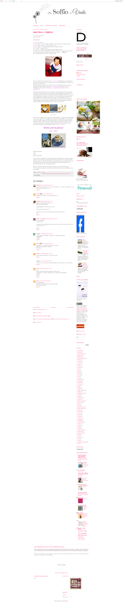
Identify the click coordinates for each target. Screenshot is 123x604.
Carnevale (79, 362)
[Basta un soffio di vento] (80, 232)
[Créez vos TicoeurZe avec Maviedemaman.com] (42, 319)
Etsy (78, 376)
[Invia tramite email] (34, 175)
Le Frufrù (80, 477)
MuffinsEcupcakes (81, 393)
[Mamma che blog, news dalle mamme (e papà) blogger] (81, 339)
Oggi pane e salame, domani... (82, 528)
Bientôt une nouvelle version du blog (85, 508)
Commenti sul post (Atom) (42, 309)
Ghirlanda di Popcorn (82, 484)
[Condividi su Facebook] (38, 175)
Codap (79, 364)
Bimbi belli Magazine (82, 358)
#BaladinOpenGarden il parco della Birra (85, 515)
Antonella (38, 233)
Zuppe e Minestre (81, 429)
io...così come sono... (82, 470)
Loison (79, 385)
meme (79, 440)
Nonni (79, 396)
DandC (79, 372)
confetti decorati (81, 432)
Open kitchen (80, 397)
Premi (79, 404)
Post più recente (36, 307)
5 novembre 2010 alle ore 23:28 (45, 268)
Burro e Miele (80, 497)
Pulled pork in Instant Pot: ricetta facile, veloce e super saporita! (83, 459)
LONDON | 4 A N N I (85, 486)
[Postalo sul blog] (35, 175)
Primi (79, 405)
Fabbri (79, 378)
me (78, 438)
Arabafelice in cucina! (82, 462)
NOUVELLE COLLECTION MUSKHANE (83, 474)
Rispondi (38, 189)
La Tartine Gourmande (82, 492)
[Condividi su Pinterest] (39, 175)
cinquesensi (80, 431)
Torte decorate (80, 422)
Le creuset (79, 384)
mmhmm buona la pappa (57, 173)
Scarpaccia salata (81, 471)
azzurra (37, 268)
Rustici (79, 410)
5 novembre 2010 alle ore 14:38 (46, 261)
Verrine (67, 173)
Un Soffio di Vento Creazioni (51, 25)
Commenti (66, 597)
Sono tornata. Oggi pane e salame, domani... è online (82, 531)
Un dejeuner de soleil (82, 505)
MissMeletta (38, 185)
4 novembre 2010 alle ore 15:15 (47, 185)
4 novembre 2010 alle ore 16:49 (46, 233)
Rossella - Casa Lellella (40, 218)
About (41, 25)
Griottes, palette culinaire (83, 473)
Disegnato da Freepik (80, 195)
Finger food (80, 379)
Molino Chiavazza (81, 390)
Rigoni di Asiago (81, 407)
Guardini (79, 382)
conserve (79, 434)
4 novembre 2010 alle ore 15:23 (47, 201)
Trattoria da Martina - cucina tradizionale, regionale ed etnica (82, 456)
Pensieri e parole (81, 400)
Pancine (79, 399)
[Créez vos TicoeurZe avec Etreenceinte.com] (60, 319)
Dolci (79, 375)
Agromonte (80, 350)
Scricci (79, 413)
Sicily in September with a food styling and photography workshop (83, 494)
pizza (79, 443)
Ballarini (79, 356)
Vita (69, 173)
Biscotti (79, 359)
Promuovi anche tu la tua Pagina (82, 233)
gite (78, 435)
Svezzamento (63, 173)
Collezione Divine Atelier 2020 (85, 479)
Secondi (79, 414)
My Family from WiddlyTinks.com (61, 572)
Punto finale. (85, 498)
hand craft (79, 437)
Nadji (37, 280)
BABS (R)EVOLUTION (82, 535)
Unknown (38, 193)
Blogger (66, 601)
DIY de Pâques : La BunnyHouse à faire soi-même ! (85, 524)
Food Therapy (80, 537)
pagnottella (38, 201)
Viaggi (79, 426)
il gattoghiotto (80, 512)
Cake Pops (79, 361)
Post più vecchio (70, 307)
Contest (79, 365)
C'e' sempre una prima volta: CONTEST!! (86, 251)
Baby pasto (47, 173)
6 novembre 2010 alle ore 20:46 (44, 280)
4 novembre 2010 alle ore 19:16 (48, 243)
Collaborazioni (62, 25)
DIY (78, 370)
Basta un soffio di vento (80, 214)
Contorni (79, 367)
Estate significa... (85, 240)
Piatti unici (80, 402)
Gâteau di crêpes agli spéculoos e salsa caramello (85, 264)
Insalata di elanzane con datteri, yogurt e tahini (85, 465)
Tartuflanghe (80, 420)
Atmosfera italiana (81, 353)
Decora (79, 373)
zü (78, 520)
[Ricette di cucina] (80, 327)
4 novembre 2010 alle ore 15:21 (48, 193)
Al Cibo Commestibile (82, 533)
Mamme (51, 173)
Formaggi (79, 381)
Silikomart (80, 416)
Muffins (79, 391)
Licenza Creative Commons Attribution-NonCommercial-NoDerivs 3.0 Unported (82, 309)
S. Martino (80, 411)
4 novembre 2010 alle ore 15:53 (51, 218)
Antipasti (79, 352)
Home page (53, 307)
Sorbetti (79, 417)
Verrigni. (79, 423)
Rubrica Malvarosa (81, 408)
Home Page (35, 25)
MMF (79, 387)
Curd (79, 368)
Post (65, 594)
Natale (79, 394)
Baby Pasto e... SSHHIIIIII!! (43, 32)
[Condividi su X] (36, 175)
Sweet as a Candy (81, 539)
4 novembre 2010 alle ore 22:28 (46, 253)
